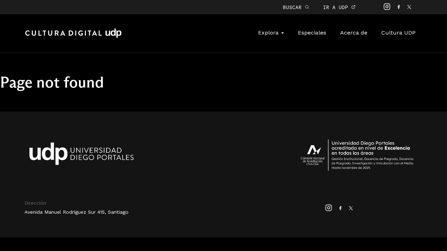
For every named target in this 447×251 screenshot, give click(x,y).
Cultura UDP (398, 32)
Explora (269, 32)
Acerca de (353, 32)
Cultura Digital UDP (73, 37)
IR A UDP (337, 7)
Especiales (312, 32)
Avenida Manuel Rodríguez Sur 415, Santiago (76, 212)
